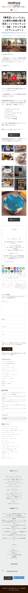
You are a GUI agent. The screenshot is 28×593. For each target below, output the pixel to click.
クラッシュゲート (9, 276)
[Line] (3, 268)
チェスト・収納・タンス (7, 448)
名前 (3, 319)
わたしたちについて (14, 551)
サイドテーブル (5, 372)
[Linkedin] (14, 271)
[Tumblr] (12, 271)
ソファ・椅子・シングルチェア (9, 374)
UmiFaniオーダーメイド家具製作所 (18, 588)
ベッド (3, 380)
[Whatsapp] (20, 268)
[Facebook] (17, 268)
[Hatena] (6, 271)
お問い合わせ (14, 557)
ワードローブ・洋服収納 (7, 450)
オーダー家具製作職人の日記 (8, 363)
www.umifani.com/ (9, 261)
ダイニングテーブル (6, 376)
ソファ (16, 276)
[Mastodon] (17, 271)
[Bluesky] (3, 271)
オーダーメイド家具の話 (7, 361)
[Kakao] (9, 271)
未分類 (3, 385)
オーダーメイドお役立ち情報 (14, 554)
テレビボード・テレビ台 (7, 378)
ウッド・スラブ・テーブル (8, 367)
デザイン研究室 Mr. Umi (19, 35)
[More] (20, 271)
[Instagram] (6, 268)
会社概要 (14, 556)
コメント (4, 301)
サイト (3, 334)
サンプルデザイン (6, 365)
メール (4, 326)
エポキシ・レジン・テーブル (8, 369)
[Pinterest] (14, 268)
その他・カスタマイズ (7, 458)
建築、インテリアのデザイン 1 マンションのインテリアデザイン (8, 285)
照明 (14, 277)
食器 (17, 277)
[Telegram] (23, 268)
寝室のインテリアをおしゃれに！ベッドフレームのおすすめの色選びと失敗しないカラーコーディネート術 (14, 401)
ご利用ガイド (14, 553)
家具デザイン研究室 (12, 273)
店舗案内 (10, 277)
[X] (9, 268)
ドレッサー (4, 454)
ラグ (6, 277)
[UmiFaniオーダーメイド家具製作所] (14, 4)
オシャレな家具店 (18, 274)
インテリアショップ (8, 274)
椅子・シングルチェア (7, 442)
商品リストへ (14, 135)
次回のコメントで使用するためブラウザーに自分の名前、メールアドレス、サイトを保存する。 (14, 343)
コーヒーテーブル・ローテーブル (9, 370)
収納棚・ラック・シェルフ (8, 381)
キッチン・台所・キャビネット (9, 446)
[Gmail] (12, 268)
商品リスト (14, 550)
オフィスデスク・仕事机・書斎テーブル (11, 430)
